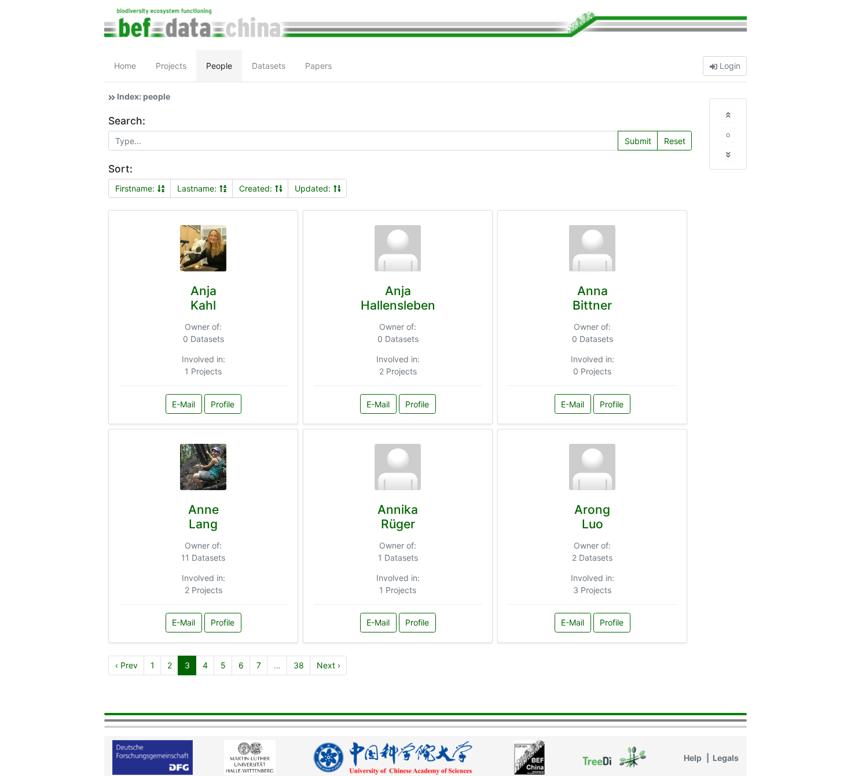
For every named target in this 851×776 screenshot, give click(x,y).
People (219, 66)
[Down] (728, 155)
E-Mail (183, 404)
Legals (726, 758)
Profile (222, 404)
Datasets (268, 66)
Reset (674, 141)
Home (125, 66)
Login (728, 66)
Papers (318, 66)
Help (693, 758)
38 (299, 665)
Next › (328, 665)
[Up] (728, 115)
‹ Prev (126, 665)
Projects (171, 66)
